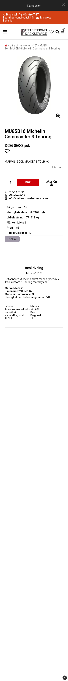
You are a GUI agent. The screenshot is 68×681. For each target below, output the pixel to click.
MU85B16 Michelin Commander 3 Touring (35, 48)
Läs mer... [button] (57, 167)
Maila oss (45, 17)
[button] (51, 31)
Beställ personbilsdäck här (18, 17)
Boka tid (7, 20)
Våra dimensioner (20, 45)
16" (35, 45)
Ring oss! (11, 14)
